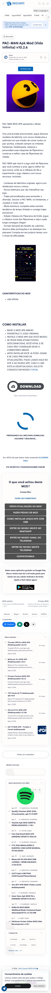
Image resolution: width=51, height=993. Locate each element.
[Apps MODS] (27, 15)
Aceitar (18, 986)
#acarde (7, 593)
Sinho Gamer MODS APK (27, 947)
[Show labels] (16, 929)
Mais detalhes (39, 986)
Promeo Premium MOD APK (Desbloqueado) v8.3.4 (19, 656)
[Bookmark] (43, 3)
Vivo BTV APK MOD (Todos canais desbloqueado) (26, 864)
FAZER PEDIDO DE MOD (25, 491)
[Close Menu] (45, 25)
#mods (25, 593)
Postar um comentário (25, 733)
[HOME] (7, 15)
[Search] (39, 3)
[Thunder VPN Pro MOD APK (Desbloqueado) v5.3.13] (42, 624)
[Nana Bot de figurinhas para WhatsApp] (28, 962)
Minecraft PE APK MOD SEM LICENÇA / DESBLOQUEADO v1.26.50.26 (24, 840)
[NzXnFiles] (34, 962)
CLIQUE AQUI (37, 25)
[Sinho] (11, 55)
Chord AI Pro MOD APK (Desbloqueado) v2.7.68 (17, 690)
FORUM (34, 369)
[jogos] (30, 809)
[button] (47, 3)
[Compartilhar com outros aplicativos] (33, 603)
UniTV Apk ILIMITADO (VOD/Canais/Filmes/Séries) (24, 853)
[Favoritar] (41, 57)
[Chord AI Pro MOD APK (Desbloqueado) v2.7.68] (42, 691)
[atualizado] (34, 787)
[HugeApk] (17, 962)
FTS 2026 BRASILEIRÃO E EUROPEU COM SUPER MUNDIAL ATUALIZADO (26, 826)
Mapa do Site (26, 953)
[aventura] (34, 883)
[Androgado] (22, 962)
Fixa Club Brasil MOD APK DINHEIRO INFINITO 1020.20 (24, 813)
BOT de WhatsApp (16, 27)
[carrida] (24, 809)
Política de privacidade (27, 950)
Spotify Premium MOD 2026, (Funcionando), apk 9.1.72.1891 (24, 791)
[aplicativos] (26, 787)
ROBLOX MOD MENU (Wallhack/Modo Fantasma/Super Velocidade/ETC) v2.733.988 (26, 888)
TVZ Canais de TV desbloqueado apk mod (21, 673)
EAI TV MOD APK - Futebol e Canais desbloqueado (19, 707)
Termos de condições (10, 950)
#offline (43, 593)
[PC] (43, 15)
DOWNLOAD (25, 69)
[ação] (24, 835)
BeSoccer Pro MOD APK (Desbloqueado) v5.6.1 (17, 639)
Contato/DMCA (43, 950)
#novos (34, 593)
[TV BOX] (36, 15)
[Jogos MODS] (16, 15)
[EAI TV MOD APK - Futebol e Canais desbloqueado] (42, 708)
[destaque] (33, 821)
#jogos (16, 593)
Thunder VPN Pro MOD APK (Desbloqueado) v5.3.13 (19, 622)
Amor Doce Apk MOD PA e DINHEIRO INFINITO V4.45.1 (23, 876)
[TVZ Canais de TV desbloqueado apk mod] (42, 675)
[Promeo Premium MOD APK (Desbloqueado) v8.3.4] (42, 658)
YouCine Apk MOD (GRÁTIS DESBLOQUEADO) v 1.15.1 (23, 802)
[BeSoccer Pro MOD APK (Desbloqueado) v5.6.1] (42, 641)
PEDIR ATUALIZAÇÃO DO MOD (25, 485)
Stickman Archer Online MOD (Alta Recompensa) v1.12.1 (27, 901)
